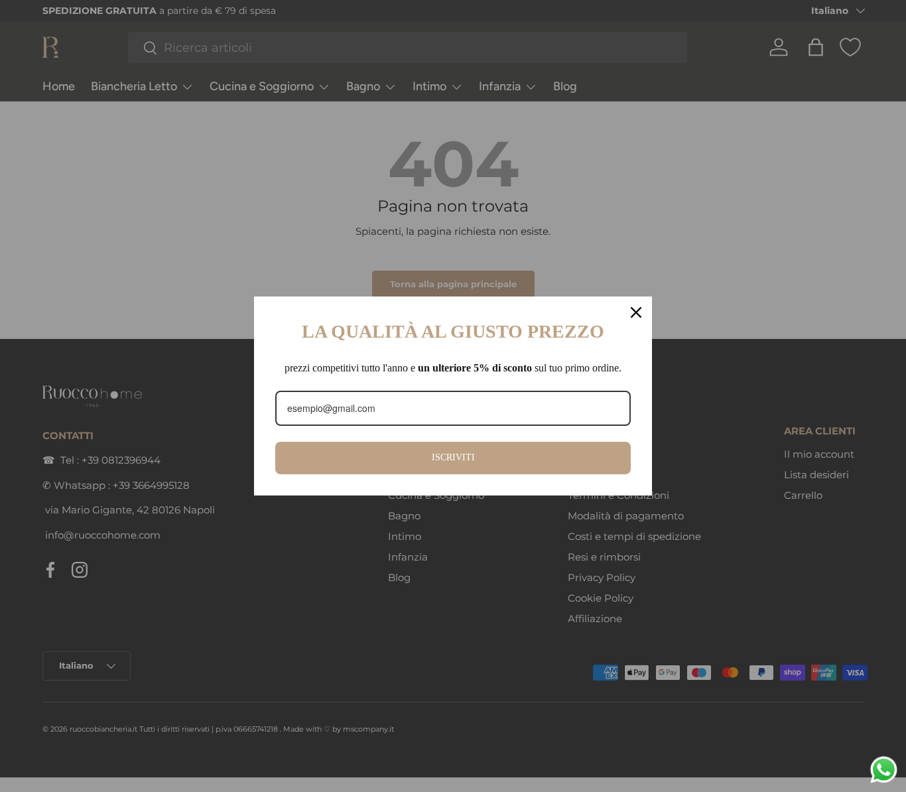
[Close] (636, 312)
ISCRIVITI (453, 457)
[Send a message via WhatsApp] (883, 769)
